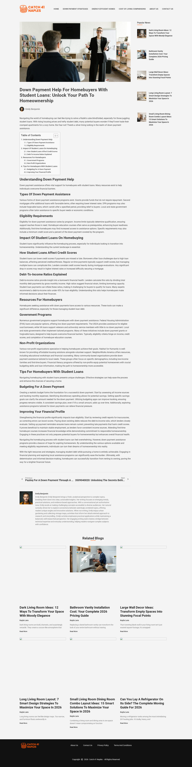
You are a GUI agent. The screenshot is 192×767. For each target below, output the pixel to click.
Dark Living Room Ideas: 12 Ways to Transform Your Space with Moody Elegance (160, 33)
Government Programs (35, 160)
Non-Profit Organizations (36, 163)
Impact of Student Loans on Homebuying (40, 148)
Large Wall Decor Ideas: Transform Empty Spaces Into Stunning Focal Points (160, 75)
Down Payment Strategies (75, 9)
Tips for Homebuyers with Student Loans (40, 166)
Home (56, 9)
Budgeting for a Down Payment (39, 169)
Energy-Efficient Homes (103, 9)
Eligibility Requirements (35, 145)
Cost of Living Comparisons (132, 9)
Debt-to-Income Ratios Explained (39, 154)
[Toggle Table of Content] (54, 135)
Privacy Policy (103, 745)
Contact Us (167, 9)
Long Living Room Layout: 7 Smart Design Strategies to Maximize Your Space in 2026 (41, 703)
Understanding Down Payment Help (37, 139)
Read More (23, 631)
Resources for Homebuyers (34, 157)
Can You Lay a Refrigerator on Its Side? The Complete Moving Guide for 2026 (142, 703)
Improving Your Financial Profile (39, 172)
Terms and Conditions (123, 745)
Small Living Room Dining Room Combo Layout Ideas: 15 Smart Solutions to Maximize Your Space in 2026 (160, 119)
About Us (154, 9)
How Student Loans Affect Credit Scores (42, 151)
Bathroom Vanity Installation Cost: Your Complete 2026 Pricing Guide (90, 611)
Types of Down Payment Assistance (40, 143)
